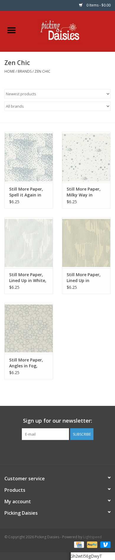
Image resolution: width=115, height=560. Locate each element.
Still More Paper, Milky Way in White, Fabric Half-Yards (86, 192)
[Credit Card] (78, 544)
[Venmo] (104, 544)
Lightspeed (92, 536)
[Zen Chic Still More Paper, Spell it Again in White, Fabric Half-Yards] (28, 157)
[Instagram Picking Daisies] (68, 452)
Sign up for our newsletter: (57, 421)
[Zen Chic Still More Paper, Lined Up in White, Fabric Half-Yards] (28, 242)
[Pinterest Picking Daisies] (57, 452)
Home (9, 71)
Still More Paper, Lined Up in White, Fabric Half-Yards (27, 278)
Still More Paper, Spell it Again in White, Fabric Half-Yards (28, 192)
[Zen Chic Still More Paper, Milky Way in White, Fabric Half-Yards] (86, 157)
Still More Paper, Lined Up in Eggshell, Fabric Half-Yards (84, 278)
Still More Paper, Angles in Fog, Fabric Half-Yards (27, 363)
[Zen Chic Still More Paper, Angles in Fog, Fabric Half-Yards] (28, 328)
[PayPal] (91, 544)
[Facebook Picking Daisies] (47, 452)
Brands (25, 71)
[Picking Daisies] (69, 31)
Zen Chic (42, 71)
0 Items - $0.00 (98, 5)
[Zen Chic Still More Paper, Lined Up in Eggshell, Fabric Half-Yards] (86, 242)
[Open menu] (11, 30)
